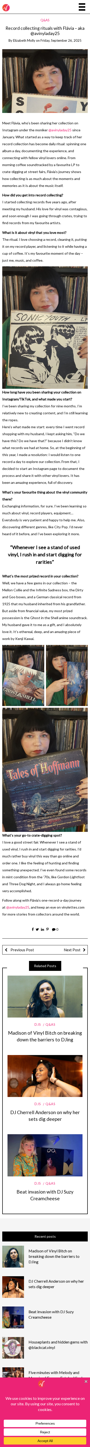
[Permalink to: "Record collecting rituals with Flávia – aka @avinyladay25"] (45, 80)
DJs (37, 1024)
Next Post (72, 950)
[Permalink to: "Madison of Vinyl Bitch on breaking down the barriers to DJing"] (45, 996)
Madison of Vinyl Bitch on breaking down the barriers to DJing (54, 1256)
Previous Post (22, 950)
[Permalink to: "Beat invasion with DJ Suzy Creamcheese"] (45, 1155)
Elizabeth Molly (24, 40)
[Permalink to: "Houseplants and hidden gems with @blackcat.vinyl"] (13, 1347)
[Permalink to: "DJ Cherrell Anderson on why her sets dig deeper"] (45, 1076)
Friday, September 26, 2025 (61, 40)
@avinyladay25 (60, 130)
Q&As (45, 20)
